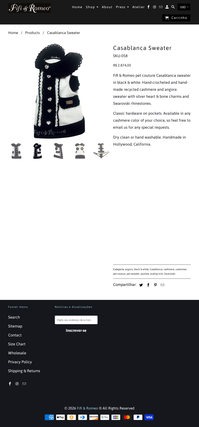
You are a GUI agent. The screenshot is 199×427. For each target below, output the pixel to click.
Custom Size (178, 165)
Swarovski (169, 273)
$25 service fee (130, 186)
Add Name (122, 179)
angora (129, 269)
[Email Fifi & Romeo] (25, 384)
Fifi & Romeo (87, 408)
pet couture (119, 273)
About (107, 7)
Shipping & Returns (24, 370)
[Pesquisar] (173, 7)
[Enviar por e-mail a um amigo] (162, 285)
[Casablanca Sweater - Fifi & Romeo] (58, 91)
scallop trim (156, 273)
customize (180, 269)
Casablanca (156, 269)
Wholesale (17, 353)
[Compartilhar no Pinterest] (155, 285)
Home (77, 7)
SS (128, 165)
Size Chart (16, 344)
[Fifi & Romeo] (29, 8)
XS (117, 165)
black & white (141, 269)
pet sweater (133, 273)
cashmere (169, 269)
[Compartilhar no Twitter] (140, 285)
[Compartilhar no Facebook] (148, 285)
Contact (15, 335)
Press (122, 7)
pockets (145, 273)
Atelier (138, 7)
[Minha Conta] (167, 7)
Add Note (121, 210)
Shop (92, 7)
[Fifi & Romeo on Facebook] (10, 384)
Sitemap (15, 326)
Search (14, 317)
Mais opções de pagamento (152, 249)
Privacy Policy (20, 362)
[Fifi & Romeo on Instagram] (17, 384)
